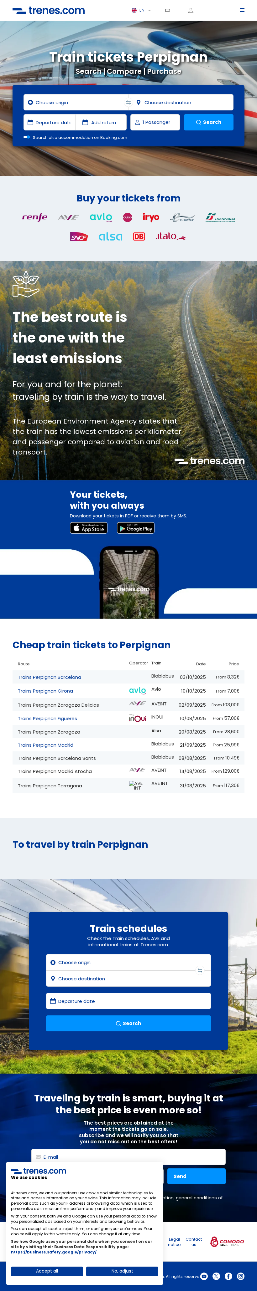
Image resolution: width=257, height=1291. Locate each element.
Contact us (194, 1242)
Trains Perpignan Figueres (47, 718)
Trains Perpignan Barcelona (49, 677)
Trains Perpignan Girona (45, 691)
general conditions (196, 1198)
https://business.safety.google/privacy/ (54, 1252)
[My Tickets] (169, 10)
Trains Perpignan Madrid (45, 745)
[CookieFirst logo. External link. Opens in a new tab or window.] (38, 1171)
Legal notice (174, 1242)
